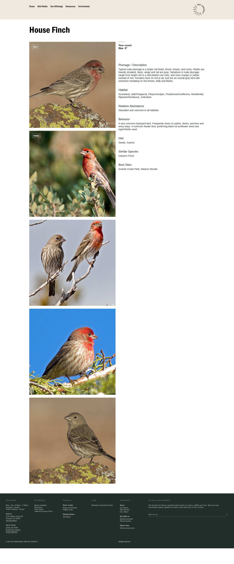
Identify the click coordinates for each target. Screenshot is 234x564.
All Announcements (127, 528)
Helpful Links (68, 510)
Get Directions (11, 520)
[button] (58, 6)
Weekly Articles (68, 514)
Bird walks (43, 6)
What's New (124, 525)
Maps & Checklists (70, 508)
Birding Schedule (126, 519)
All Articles (67, 517)
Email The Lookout (13, 530)
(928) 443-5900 (12, 528)
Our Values (124, 512)
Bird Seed (38, 507)
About (122, 505)
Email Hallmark (11, 532)
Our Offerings (56, 6)
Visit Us (9, 514)
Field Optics (39, 509)
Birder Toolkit (68, 505)
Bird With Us (124, 516)
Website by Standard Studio (102, 505)
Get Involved (84, 6)
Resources (70, 6)
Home (32, 6)
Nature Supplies (40, 505)
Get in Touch (11, 525)
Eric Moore (124, 508)
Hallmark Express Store (43, 511)
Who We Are (125, 510)
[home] (199, 10)
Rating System (125, 521)
